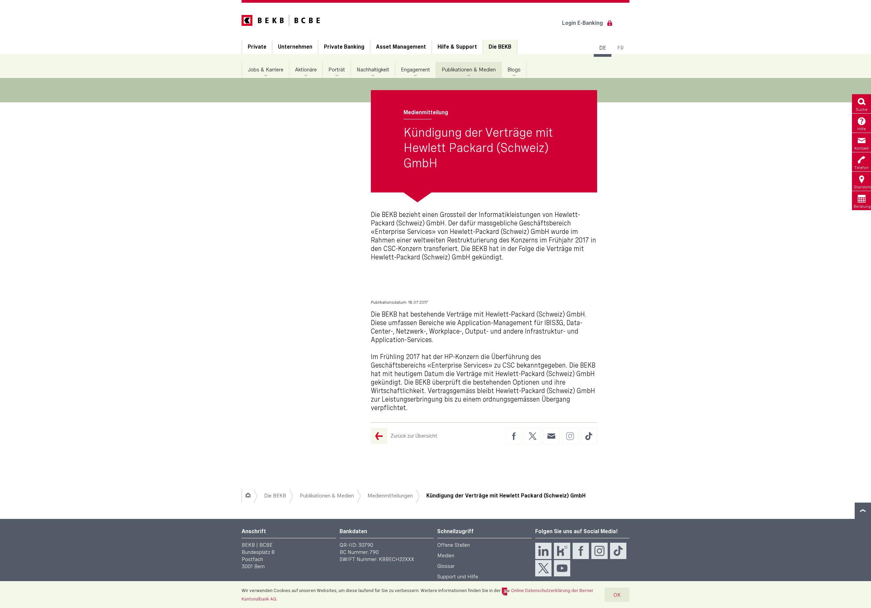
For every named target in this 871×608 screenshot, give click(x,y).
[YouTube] (562, 568)
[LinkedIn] (543, 551)
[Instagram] (599, 551)
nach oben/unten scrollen (863, 511)
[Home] (248, 496)
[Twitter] (543, 568)
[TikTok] (618, 551)
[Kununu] (562, 551)
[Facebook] (581, 551)
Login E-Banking (582, 23)
